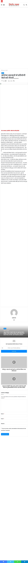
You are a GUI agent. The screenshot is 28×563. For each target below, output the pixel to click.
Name (2, 413)
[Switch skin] (24, 5)
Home (3, 70)
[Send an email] (5, 80)
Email (2, 418)
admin (4, 80)
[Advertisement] (14, 22)
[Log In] (4, 5)
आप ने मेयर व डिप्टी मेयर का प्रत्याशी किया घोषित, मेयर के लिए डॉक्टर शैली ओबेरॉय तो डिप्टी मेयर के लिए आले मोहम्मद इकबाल (14, 334)
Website (2, 423)
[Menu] (1, 5)
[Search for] (26, 5)
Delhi (7, 70)
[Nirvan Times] (14, 4)
